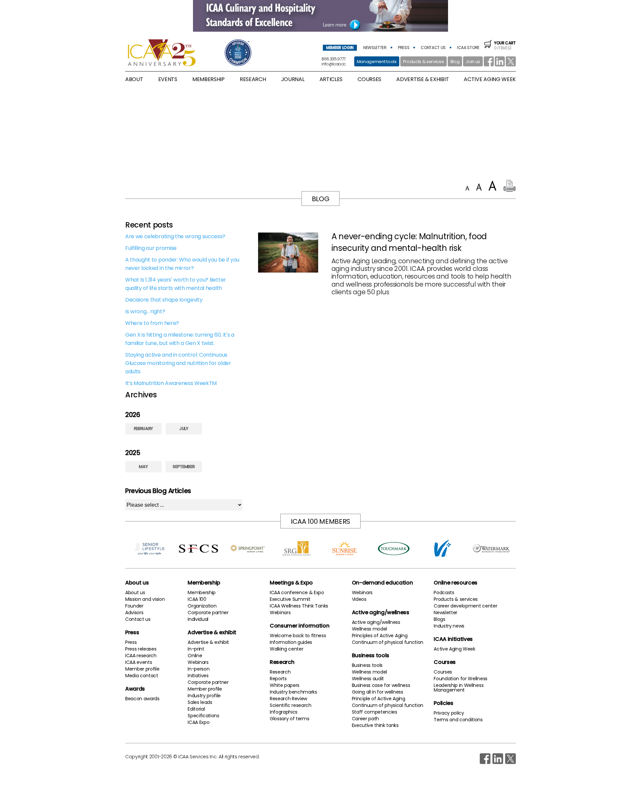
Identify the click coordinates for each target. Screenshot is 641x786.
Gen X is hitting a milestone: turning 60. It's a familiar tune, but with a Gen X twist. (179, 339)
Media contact (141, 675)
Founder (134, 606)
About (134, 79)
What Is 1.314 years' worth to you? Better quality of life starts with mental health (175, 284)
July (183, 428)
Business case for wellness (381, 685)
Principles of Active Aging (380, 635)
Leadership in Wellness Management (458, 687)
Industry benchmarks (293, 692)
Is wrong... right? (145, 311)
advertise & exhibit (422, 79)
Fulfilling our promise (151, 248)
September (184, 466)
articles (331, 79)
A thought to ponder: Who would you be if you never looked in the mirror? (182, 264)
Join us (473, 61)
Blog (455, 61)
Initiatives (198, 675)
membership (208, 79)
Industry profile (204, 695)
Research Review (288, 698)
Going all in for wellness (377, 692)
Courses (369, 79)
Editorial (196, 709)
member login (340, 47)
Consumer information (300, 626)
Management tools (377, 61)
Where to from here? (152, 323)
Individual (198, 619)
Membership (204, 582)
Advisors (134, 612)
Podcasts (444, 592)
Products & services (423, 61)
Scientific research (290, 705)
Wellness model (369, 629)
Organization (202, 606)
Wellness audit (368, 678)
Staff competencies (374, 712)
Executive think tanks (375, 725)
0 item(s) (505, 45)
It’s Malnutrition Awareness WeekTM (171, 383)
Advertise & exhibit (212, 632)
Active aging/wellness (380, 612)
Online (195, 655)
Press (132, 632)
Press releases (141, 649)
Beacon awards (142, 698)
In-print (196, 649)
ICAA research (141, 655)
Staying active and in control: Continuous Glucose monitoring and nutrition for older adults (178, 363)
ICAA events (138, 662)
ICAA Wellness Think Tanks (299, 606)
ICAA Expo (198, 722)
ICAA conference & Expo (297, 592)
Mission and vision (145, 599)
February (143, 428)
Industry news (449, 626)
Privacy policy (449, 713)
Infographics (283, 712)
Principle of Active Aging (378, 698)
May (143, 466)
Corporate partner (208, 612)
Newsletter (445, 612)
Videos (359, 599)
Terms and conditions (458, 719)
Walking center (286, 649)
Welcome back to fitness (298, 635)
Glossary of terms (289, 718)
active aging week (490, 79)
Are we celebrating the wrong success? (175, 236)
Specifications (203, 715)
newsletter (375, 47)
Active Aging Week (454, 649)
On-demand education (382, 582)
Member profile (142, 669)
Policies (443, 703)
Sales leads (200, 702)
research (253, 79)
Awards (135, 689)
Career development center (465, 606)
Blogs (439, 619)
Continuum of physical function (387, 642)
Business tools (371, 655)
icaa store (468, 47)
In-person (198, 669)
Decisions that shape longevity (163, 300)
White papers (284, 685)
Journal (292, 79)
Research (282, 662)
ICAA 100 (197, 599)
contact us (433, 47)
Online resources (455, 582)
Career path (365, 718)
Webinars (198, 662)
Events (167, 79)
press (403, 47)
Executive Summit (290, 599)
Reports (278, 678)
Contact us (138, 619)
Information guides (291, 642)
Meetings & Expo (291, 582)
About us (137, 582)
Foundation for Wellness (460, 678)
